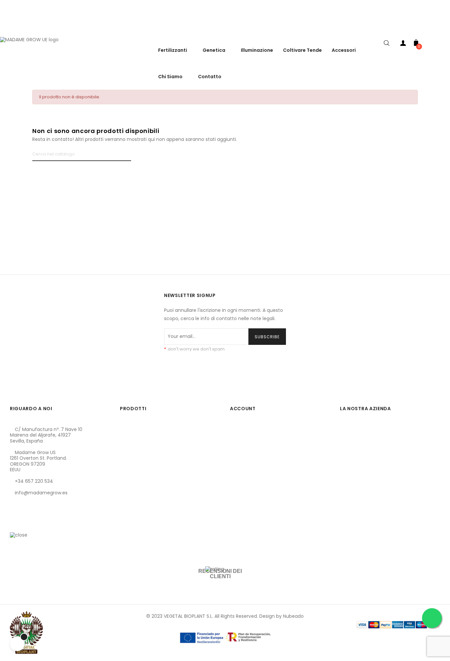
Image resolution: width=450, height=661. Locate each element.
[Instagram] (37, 524)
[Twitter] (26, 524)
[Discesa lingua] (443, 29)
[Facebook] (15, 524)
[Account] (402, 44)
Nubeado (293, 616)
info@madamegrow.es (41, 492)
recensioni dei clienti (220, 573)
